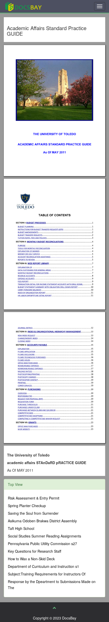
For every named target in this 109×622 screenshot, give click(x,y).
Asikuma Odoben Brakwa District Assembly (42, 520)
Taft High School (21, 528)
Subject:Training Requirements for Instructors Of (46, 573)
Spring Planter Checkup (27, 505)
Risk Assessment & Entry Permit (33, 498)
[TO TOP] (54, 607)
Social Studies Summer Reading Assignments (44, 535)
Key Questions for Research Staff (34, 551)
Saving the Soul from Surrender (33, 513)
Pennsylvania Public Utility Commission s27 (42, 543)
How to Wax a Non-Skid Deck (31, 558)
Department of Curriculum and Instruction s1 (43, 566)
